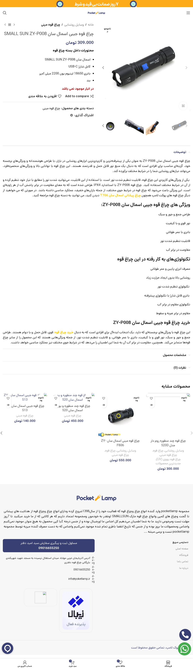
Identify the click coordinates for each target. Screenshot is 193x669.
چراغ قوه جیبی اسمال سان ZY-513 (24, 408)
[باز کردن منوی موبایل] (188, 13)
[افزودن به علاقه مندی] (151, 398)
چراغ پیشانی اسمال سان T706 (120, 195)
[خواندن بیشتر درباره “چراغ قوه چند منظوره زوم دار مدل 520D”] (151, 405)
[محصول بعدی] (5, 25)
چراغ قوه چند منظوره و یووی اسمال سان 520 (72, 408)
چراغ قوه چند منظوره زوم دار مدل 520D (168, 443)
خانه (91, 24)
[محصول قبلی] (14, 25)
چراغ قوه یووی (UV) (168, 459)
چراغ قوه (158, 451)
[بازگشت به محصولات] (9, 25)
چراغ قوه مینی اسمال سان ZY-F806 (120, 443)
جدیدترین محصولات (168, 463)
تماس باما (182, 561)
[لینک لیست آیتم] (49, 570)
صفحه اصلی (181, 549)
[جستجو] (4, 13)
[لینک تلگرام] (71, 115)
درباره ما (183, 568)
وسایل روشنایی (74, 24)
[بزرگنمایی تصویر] (183, 106)
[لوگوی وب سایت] (96, 12)
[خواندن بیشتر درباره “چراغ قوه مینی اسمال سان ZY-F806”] (103, 405)
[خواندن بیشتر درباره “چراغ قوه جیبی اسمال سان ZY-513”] (8, 405)
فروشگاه (183, 555)
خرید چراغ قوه (64, 332)
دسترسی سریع (180, 542)
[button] (186, 67)
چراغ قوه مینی (50, 24)
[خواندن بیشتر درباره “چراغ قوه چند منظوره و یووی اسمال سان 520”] (56, 405)
